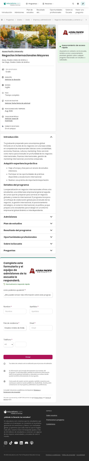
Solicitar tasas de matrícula (11, 119)
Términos (37, 390)
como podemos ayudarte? (14, 290)
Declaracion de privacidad (11, 392)
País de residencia (11, 323)
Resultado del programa (41, 11)
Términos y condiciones (53, 455)
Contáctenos (50, 424)
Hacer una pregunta (80, 11)
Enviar (28, 357)
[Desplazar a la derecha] (86, 20)
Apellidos (34, 306)
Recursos (48, 4)
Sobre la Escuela (69, 11)
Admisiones (19, 12)
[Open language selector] (78, 4)
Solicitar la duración (12, 79)
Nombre (7, 306)
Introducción (7, 12)
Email (32, 323)
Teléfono (7, 339)
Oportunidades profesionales (56, 11)
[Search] (73, 4)
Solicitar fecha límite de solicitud (17, 103)
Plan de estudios (30, 11)
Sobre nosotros (51, 415)
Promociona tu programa (55, 420)
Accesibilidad (81, 455)
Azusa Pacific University (12, 51)
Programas (33, 4)
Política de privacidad (68, 455)
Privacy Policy (38, 397)
